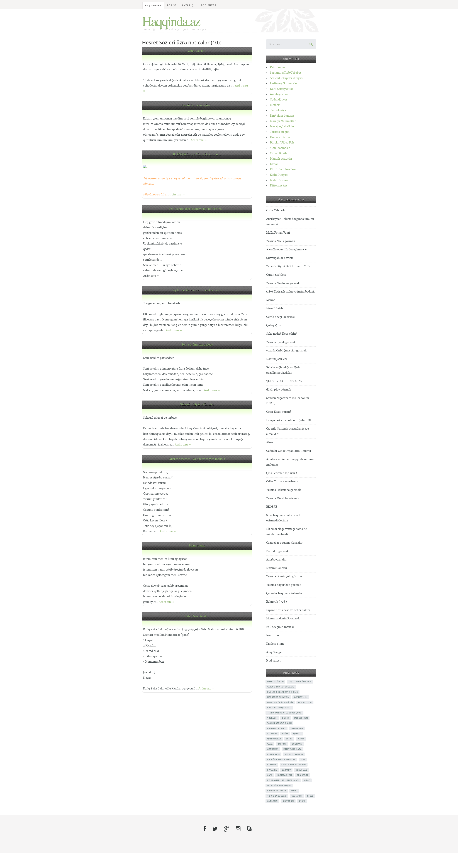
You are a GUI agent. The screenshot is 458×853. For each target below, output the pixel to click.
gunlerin (272, 801)
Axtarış (187, 5)
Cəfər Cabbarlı (197, 51)
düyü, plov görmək (278, 389)
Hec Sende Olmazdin (278, 697)
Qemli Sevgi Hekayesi (280, 317)
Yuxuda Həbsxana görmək (283, 490)
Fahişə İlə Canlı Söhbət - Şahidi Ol (288, 420)
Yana (269, 744)
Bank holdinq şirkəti (279, 707)
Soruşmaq (301, 770)
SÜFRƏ (289, 738)
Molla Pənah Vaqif (278, 232)
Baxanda (272, 770)
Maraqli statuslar (281, 158)
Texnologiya (278, 110)
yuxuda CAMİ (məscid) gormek (286, 350)
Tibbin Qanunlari (276, 796)
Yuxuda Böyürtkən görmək (283, 585)
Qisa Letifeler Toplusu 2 (281, 473)
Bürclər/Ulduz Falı (282, 142)
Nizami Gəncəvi (276, 568)
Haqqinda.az (171, 21)
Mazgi (294, 790)
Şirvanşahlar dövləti (279, 258)
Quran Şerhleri (276, 275)
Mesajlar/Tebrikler (282, 126)
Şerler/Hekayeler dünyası (286, 78)
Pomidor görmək (277, 551)
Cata (269, 775)
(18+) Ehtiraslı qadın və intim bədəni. (290, 291)
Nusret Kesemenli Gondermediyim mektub (197, 459)
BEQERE (271, 507)
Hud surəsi (273, 660)
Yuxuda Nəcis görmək (280, 241)
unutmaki (297, 744)
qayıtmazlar (274, 738)
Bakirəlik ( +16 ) (276, 601)
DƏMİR (301, 738)
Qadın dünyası (279, 99)
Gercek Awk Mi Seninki (293, 764)
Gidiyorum (288, 801)
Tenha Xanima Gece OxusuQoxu (284, 712)
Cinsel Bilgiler (279, 153)
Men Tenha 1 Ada (292, 749)
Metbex (275, 105)
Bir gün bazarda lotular (281, 759)
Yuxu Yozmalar (280, 148)
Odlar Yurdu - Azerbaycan (283, 481)
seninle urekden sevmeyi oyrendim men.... (197, 209)
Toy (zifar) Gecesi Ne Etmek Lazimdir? (197, 290)
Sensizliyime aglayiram (197, 105)
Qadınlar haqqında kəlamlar (284, 593)
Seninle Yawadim (294, 754)
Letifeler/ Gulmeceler (284, 83)
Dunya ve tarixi (280, 137)
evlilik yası (297, 728)
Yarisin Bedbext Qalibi (279, 723)
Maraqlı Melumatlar (283, 121)
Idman (274, 164)
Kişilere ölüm (275, 644)
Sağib (285, 733)
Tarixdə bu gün (279, 132)
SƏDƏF (302, 801)
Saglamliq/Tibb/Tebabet (285, 73)
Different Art (278, 185)
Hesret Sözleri (275, 681)
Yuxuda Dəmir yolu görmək (284, 576)
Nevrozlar (272, 635)
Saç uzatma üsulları (300, 681)
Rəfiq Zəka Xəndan (197, 616)
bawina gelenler (276, 790)
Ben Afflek (303, 775)
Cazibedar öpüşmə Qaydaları (284, 543)
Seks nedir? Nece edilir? (281, 334)
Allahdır (272, 733)
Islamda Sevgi (284, 775)
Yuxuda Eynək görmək (281, 342)
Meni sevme (197, 545)
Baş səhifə (153, 5)
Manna (270, 300)
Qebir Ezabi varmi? (278, 412)
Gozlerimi (296, 796)
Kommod (271, 764)
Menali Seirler (275, 308)
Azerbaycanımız (280, 94)
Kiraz (307, 780)
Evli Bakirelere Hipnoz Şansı (283, 780)
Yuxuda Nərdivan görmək (283, 283)
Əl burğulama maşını (279, 785)
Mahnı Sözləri (279, 180)
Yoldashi (272, 718)
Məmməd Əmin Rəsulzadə (283, 618)
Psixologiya (277, 67)
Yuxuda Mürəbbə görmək (282, 498)
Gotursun (272, 749)
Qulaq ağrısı (273, 325)
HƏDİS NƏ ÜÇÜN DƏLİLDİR (280, 702)
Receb (310, 796)
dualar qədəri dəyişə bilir (282, 692)
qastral (282, 744)
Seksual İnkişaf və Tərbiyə (197, 404)
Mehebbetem (301, 718)
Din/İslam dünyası (282, 116)
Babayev (286, 770)
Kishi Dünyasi (279, 175)
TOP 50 (172, 5)
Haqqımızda (208, 5)
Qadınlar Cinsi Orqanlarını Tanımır (288, 451)
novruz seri (305, 702)
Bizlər (285, 718)
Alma (269, 442)
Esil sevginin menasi (280, 627)
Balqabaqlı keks (276, 728)
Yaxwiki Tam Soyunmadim (280, 687)
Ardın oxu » (199, 140)
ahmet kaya (273, 754)
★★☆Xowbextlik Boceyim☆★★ (286, 249)
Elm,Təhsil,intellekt (283, 169)
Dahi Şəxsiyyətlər (281, 89)
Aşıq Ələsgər (274, 652)
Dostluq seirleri (276, 359)
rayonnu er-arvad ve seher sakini (288, 610)
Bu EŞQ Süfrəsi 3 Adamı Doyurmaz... (197, 154)
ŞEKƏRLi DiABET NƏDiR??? (284, 381)
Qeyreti (297, 733)
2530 (302, 759)
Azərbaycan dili (276, 559)
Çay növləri (300, 697)
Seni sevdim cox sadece (197, 344)
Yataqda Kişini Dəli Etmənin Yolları (289, 266)
